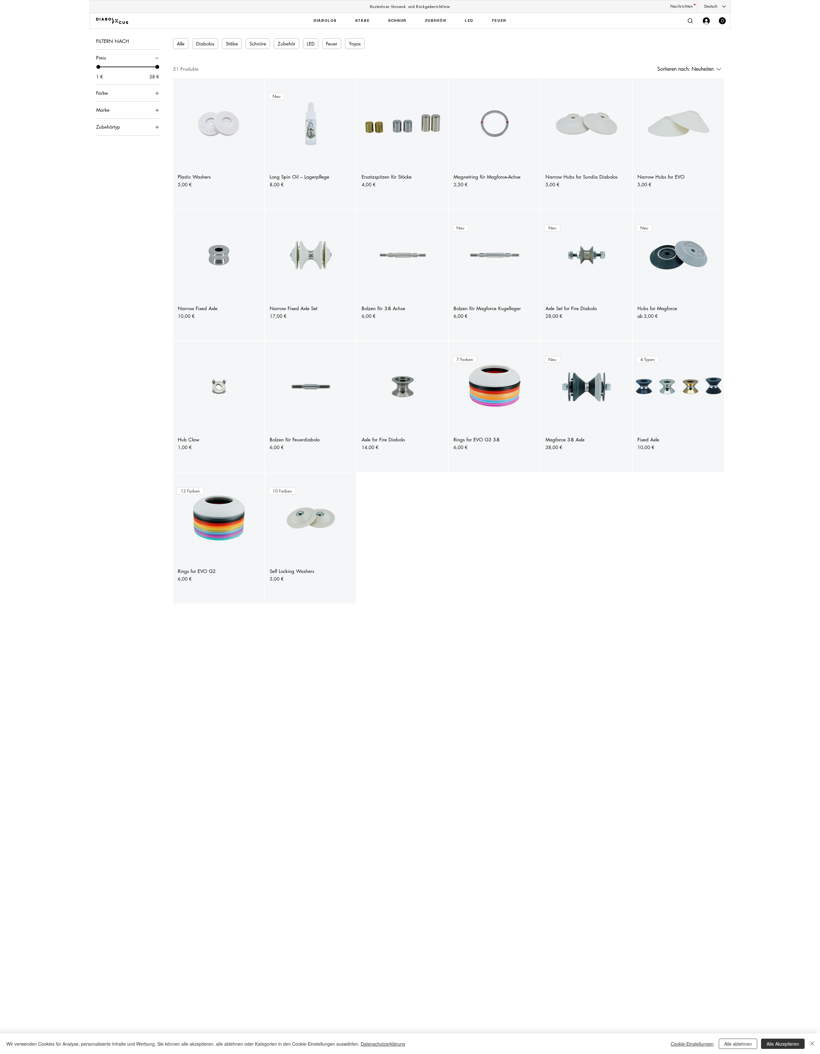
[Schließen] (812, 1044)
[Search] (690, 21)
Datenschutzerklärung (383, 1044)
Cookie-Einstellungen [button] (692, 1044)
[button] (722, 20)
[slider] (98, 67)
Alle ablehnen (738, 1044)
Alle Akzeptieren (783, 1044)
